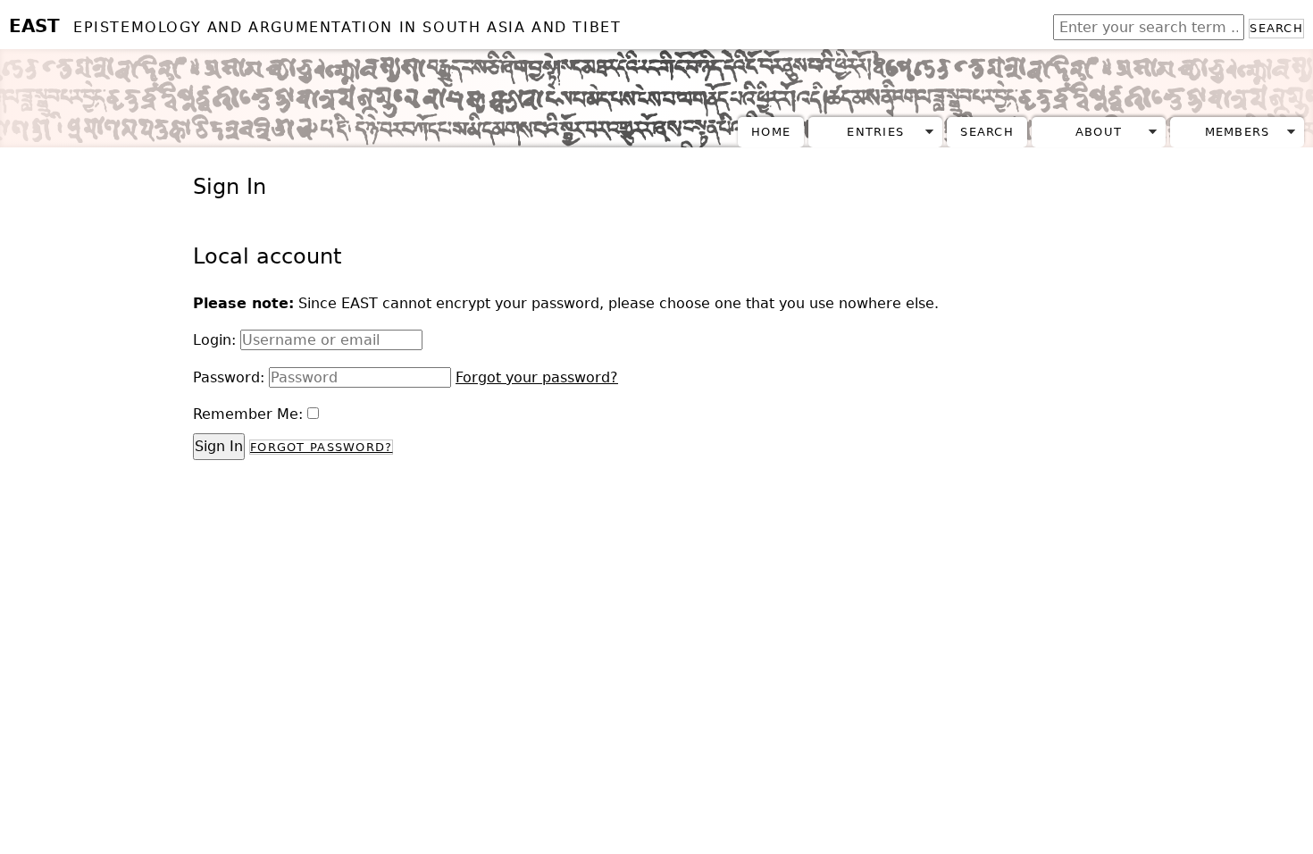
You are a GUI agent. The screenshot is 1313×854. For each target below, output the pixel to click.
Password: (228, 377)
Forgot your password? (537, 377)
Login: (214, 339)
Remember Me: (248, 414)
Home (770, 131)
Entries (875, 131)
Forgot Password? (321, 447)
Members (1237, 131)
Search (1276, 28)
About (1098, 131)
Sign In (219, 446)
